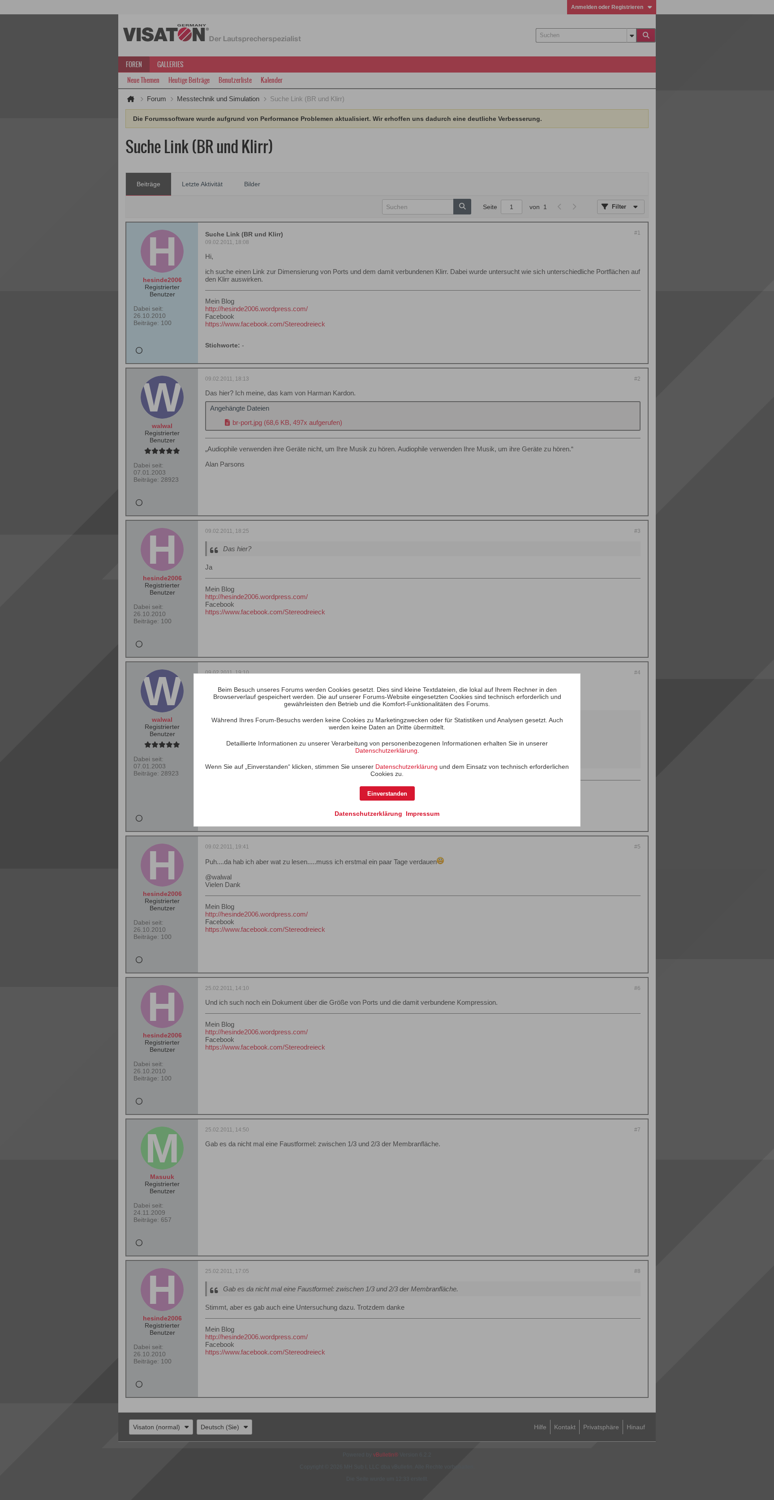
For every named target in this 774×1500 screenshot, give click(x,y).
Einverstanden (387, 793)
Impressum (422, 813)
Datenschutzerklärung (386, 750)
